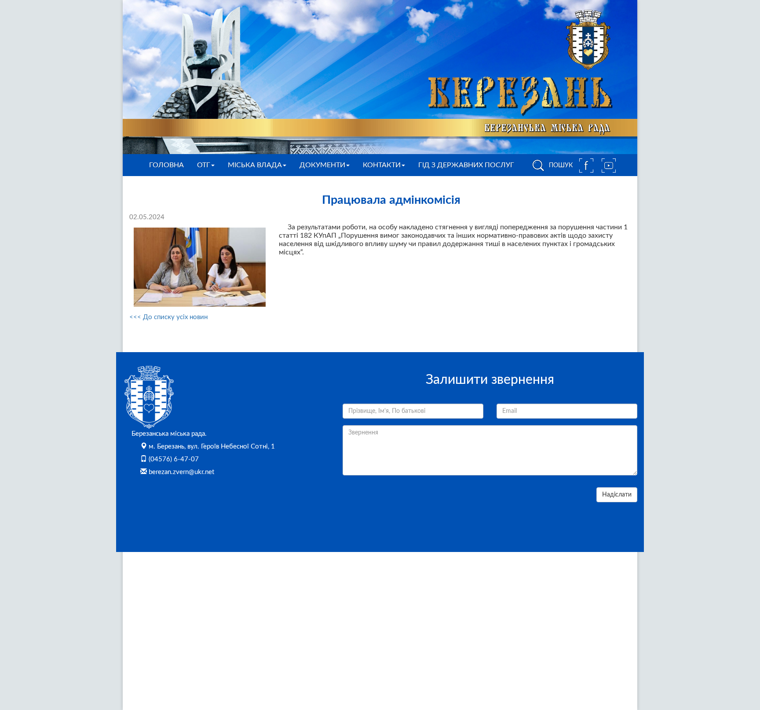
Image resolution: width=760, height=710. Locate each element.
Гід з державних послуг (466, 165)
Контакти (382, 165)
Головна (166, 165)
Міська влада (255, 165)
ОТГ (203, 165)
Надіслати (617, 495)
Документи (322, 165)
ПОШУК (560, 165)
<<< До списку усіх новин (168, 317)
